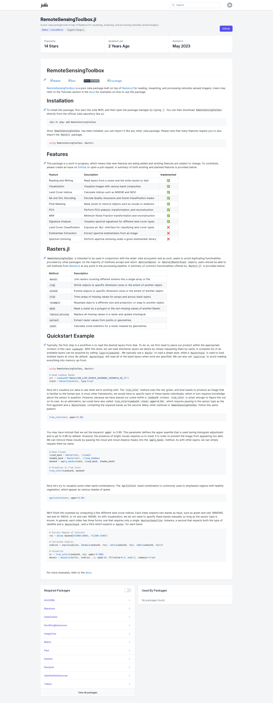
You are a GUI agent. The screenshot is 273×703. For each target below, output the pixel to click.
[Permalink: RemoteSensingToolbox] (45, 79)
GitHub (82, 167)
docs (92, 91)
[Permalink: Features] (45, 162)
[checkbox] (127, 590)
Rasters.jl (127, 88)
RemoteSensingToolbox (61, 88)
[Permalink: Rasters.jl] (45, 257)
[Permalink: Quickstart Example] (45, 344)
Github (226, 28)
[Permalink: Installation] (45, 109)
